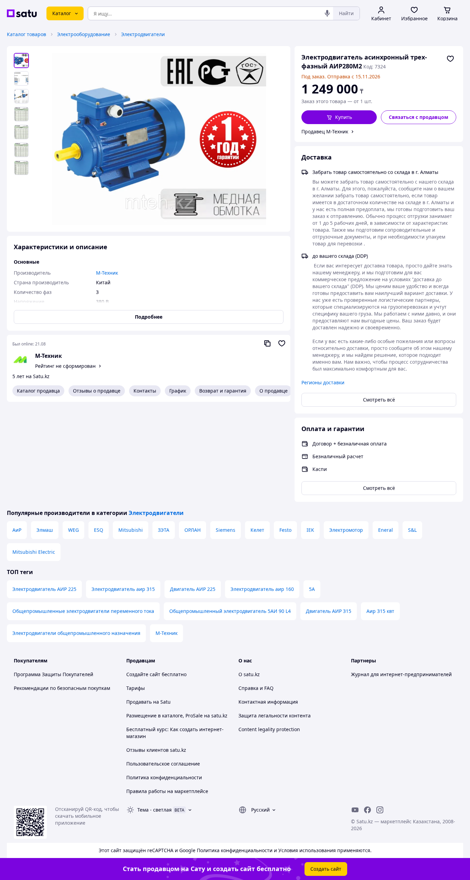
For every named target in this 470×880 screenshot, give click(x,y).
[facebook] (367, 810)
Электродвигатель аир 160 (262, 589)
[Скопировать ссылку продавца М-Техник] (267, 343)
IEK (310, 530)
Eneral (385, 530)
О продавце (273, 390)
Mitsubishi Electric (33, 552)
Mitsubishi (130, 530)
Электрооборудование (83, 34)
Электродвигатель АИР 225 (44, 589)
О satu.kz (249, 674)
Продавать (139, 701)
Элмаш (44, 530)
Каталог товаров (26, 34)
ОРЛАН (192, 530)
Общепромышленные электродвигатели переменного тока (83, 611)
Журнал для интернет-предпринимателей (401, 674)
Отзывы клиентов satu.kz (156, 750)
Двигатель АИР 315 (328, 611)
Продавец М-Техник (324, 131)
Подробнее (148, 317)
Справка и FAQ (256, 688)
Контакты (144, 390)
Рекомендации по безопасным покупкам (62, 688)
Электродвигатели (143, 34)
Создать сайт (325, 869)
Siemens (225, 530)
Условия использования (307, 850)
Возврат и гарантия (222, 390)
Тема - (154, 809)
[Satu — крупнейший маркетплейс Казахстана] (22, 13)
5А (312, 589)
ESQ (98, 530)
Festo (285, 530)
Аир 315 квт (380, 611)
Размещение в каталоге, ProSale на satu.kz (176, 715)
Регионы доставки (322, 382)
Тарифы (135, 688)
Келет (257, 530)
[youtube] (355, 810)
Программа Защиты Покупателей (53, 674)
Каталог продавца (38, 390)
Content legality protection (269, 729)
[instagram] (380, 810)
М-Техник (48, 356)
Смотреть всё (379, 399)
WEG (73, 530)
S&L (412, 530)
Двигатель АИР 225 (192, 589)
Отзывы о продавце (96, 390)
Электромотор (346, 530)
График (177, 390)
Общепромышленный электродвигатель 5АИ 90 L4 (230, 611)
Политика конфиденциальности (164, 777)
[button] (339, 117)
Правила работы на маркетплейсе (167, 791)
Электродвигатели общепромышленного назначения (76, 633)
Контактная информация (268, 701)
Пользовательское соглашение (163, 763)
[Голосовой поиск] (327, 13)
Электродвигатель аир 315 (123, 589)
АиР (16, 530)
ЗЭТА (163, 530)
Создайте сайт (143, 674)
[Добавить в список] (450, 59)
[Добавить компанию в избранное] (282, 343)
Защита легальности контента (274, 715)
